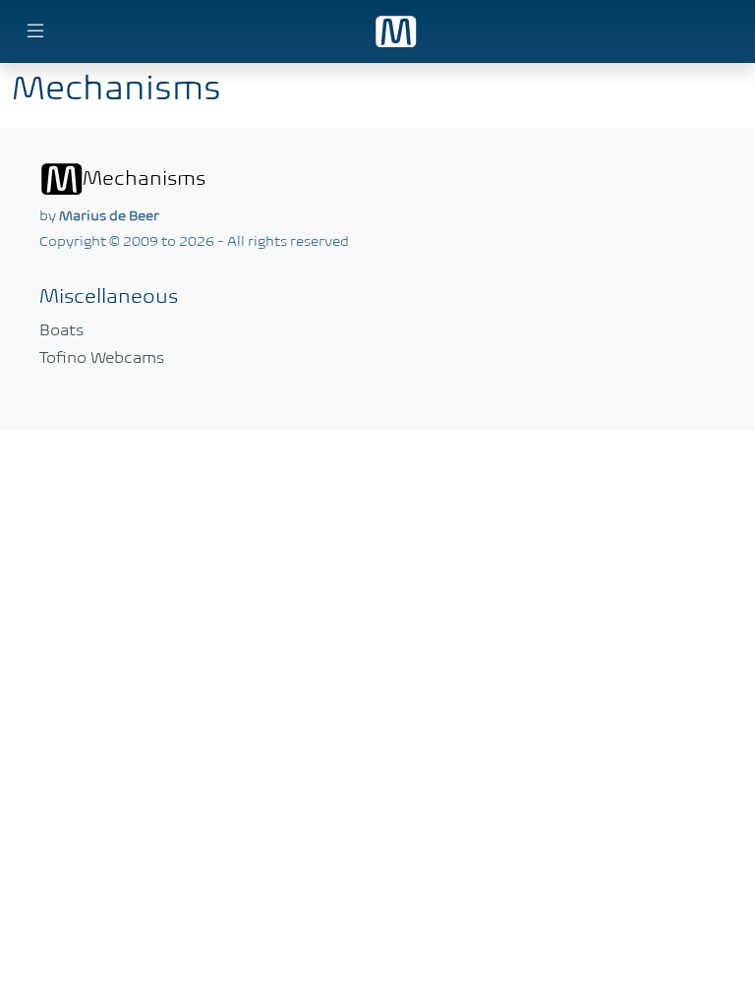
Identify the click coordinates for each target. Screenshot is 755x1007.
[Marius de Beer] (395, 31)
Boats (61, 329)
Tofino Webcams (101, 357)
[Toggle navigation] (719, 31)
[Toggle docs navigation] (35, 31)
